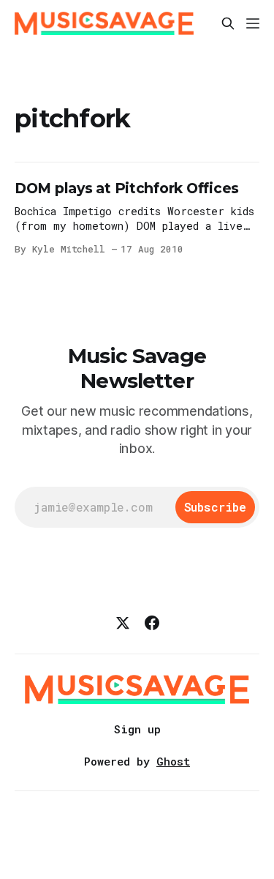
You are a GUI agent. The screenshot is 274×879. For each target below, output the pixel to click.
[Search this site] (228, 23)
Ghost (173, 761)
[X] (122, 623)
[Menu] (253, 23)
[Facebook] (152, 623)
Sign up (137, 729)
